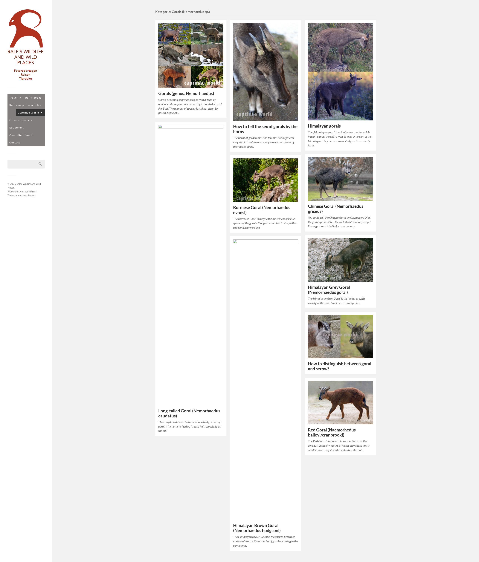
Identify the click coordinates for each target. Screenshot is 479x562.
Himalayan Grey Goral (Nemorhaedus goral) (329, 290)
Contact (14, 142)
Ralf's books (33, 97)
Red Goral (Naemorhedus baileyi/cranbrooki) (332, 432)
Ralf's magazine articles (25, 105)
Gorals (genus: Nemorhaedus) (186, 93)
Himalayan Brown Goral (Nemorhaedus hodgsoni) (257, 528)
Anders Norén (27, 195)
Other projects (19, 120)
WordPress (31, 191)
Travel (13, 97)
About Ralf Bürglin (21, 135)
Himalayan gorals (324, 125)
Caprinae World (28, 112)
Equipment (16, 127)
